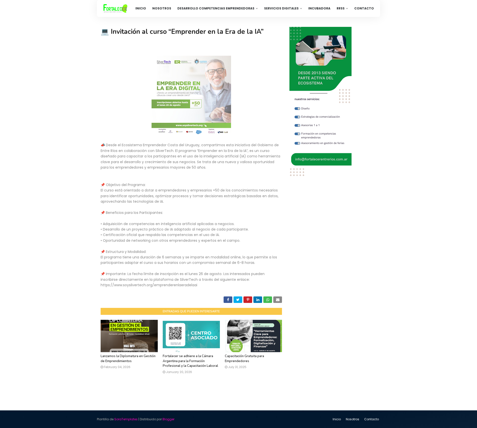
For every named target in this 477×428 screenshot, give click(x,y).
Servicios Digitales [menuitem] (281, 8)
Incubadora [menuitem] (319, 8)
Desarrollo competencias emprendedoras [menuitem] (215, 8)
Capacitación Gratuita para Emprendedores (244, 358)
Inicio (337, 419)
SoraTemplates (126, 419)
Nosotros (352, 419)
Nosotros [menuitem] (161, 8)
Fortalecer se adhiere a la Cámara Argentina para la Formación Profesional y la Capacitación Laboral (190, 361)
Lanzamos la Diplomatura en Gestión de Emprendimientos (128, 358)
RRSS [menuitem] (341, 8)
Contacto (371, 419)
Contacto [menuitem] (364, 8)
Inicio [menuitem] (140, 8)
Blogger (168, 419)
